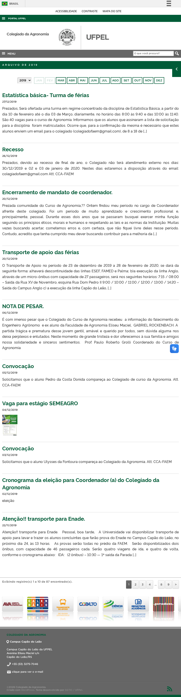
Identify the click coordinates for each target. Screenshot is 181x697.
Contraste (90, 11)
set (126, 80)
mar (61, 80)
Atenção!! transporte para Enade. (43, 518)
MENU (10, 53)
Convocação (18, 365)
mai (82, 80)
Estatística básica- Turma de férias (45, 94)
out (137, 80)
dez (159, 80)
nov (148, 80)
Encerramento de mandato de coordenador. (57, 192)
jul (104, 80)
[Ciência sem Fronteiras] (113, 609)
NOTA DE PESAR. (23, 305)
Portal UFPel (17, 18)
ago (115, 80)
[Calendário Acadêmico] (37, 609)
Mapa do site (112, 11)
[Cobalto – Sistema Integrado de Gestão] (88, 609)
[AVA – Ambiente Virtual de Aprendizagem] (12, 609)
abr (72, 80)
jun (94, 80)
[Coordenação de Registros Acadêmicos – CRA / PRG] (138, 609)
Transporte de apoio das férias (40, 251)
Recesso (13, 149)
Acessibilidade (66, 11)
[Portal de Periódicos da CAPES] (163, 609)
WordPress (27, 690)
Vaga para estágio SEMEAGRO (40, 403)
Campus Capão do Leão (26, 641)
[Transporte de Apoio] (63, 609)
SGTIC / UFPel (73, 690)
